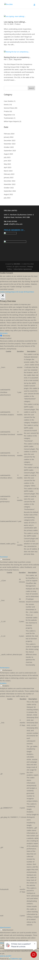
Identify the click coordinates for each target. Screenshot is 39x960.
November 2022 (9, 184)
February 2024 (9, 134)
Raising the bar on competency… (17, 57)
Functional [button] (4, 557)
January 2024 (8, 137)
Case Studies (8, 101)
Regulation (18, 59)
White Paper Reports (11, 121)
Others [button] (2, 943)
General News (9, 108)
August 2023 (8, 154)
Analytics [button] (3, 683)
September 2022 (10, 191)
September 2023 (10, 151)
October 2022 (9, 188)
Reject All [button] (14, 292)
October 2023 (9, 147)
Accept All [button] (22, 292)
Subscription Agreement (23, 269)
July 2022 (7, 198)
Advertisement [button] (5, 927)
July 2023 (7, 157)
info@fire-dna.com (15, 224)
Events (6, 105)
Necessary (6, 336)
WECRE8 (17, 264)
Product (17, 24)
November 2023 (9, 144)
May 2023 (7, 164)
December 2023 (9, 140)
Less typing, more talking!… (15, 22)
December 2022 (9, 181)
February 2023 (9, 174)
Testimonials (8, 118)
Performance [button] (4, 668)
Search (31, 88)
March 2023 (8, 171)
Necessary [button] (3, 333)
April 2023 (7, 167)
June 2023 (7, 161)
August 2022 (8, 194)
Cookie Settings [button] (5, 292)
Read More (30, 292)
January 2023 (8, 177)
